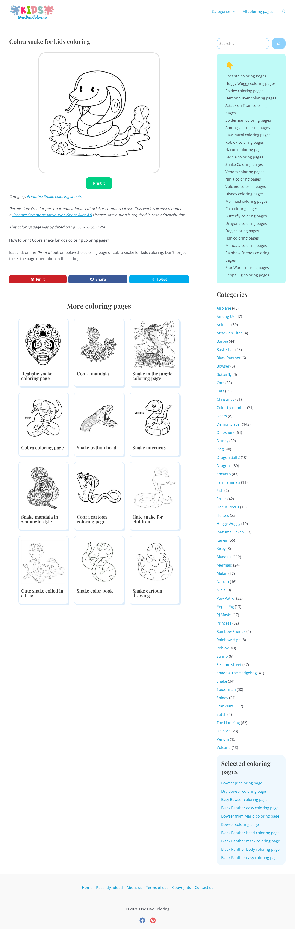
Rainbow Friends (231, 631)
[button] (233, 11)
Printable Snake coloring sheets (54, 196)
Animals (223, 324)
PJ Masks (224, 614)
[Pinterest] (153, 920)
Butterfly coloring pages (246, 216)
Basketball (225, 349)
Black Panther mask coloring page (250, 841)
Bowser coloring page (240, 824)
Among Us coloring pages (247, 127)
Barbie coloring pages (244, 157)
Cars (220, 382)
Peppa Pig (225, 606)
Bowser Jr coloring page (241, 783)
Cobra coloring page (42, 447)
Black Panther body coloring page (250, 849)
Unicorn (224, 730)
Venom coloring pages (244, 171)
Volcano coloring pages (245, 186)
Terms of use (157, 887)
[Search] (279, 43)
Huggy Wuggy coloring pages (250, 83)
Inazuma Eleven (230, 532)
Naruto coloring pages (244, 149)
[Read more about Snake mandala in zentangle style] (43, 487)
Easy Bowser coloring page (244, 799)
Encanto (224, 473)
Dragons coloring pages (246, 223)
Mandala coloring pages (246, 245)
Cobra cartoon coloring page (92, 519)
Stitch (222, 714)
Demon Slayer (229, 424)
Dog (220, 449)
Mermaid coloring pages (246, 201)
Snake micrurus (149, 447)
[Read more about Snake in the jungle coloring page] (155, 344)
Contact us (204, 887)
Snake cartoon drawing (147, 592)
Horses (223, 515)
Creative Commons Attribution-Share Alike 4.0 (52, 214)
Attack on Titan (230, 333)
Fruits (222, 498)
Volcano (224, 747)
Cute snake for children (148, 519)
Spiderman (226, 689)
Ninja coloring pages (243, 179)
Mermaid (224, 565)
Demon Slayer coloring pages (250, 98)
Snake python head (96, 447)
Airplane (224, 308)
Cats (220, 391)
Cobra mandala (93, 373)
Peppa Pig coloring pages (247, 275)
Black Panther (229, 357)
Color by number (231, 407)
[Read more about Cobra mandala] (99, 344)
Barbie (222, 341)
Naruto (223, 581)
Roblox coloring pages (244, 142)
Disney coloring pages (244, 193)
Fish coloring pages (242, 238)
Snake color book (95, 590)
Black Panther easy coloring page (250, 807)
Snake (222, 681)
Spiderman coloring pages (248, 120)
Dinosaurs (226, 432)
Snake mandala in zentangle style (39, 519)
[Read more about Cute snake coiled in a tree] (43, 561)
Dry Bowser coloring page (243, 791)
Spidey (222, 697)
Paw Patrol (226, 598)
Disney (222, 440)
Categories (221, 11)
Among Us (226, 316)
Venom (223, 739)
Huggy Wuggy (228, 523)
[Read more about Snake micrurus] (155, 418)
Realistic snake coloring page (36, 375)
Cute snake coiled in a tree (42, 592)
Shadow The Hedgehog (237, 672)
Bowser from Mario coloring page (250, 816)
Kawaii (222, 540)
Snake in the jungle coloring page (152, 375)
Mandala (224, 556)
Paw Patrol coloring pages (248, 134)
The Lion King (228, 722)
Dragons (224, 465)
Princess (224, 623)
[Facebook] (142, 920)
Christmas (225, 399)
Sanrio (222, 656)
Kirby (221, 548)
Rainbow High (229, 639)
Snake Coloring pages (244, 164)
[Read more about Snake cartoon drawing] (155, 561)
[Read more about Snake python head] (99, 418)
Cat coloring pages (241, 208)
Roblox (223, 648)
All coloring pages (258, 11)
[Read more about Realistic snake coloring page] (43, 344)
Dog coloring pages (242, 230)
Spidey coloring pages (244, 90)
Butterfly (224, 374)
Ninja (221, 590)
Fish (220, 490)
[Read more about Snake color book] (99, 561)
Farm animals (228, 482)
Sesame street (229, 664)
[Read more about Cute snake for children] (155, 487)
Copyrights (181, 887)
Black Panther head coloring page (250, 832)
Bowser (223, 366)
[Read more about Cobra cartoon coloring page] (99, 487)
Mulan (222, 573)
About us (134, 887)
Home (87, 887)
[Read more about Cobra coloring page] (43, 418)
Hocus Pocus (228, 507)
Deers (222, 415)
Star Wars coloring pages (247, 267)
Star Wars (225, 706)
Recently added (109, 887)
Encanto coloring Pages (245, 76)
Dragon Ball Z (228, 457)
